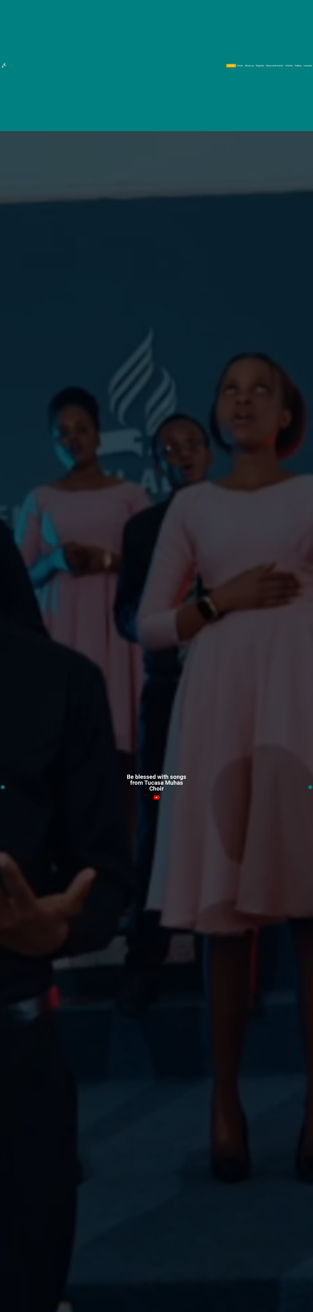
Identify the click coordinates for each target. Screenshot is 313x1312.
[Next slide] (310, 787)
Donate (231, 66)
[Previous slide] (2, 787)
